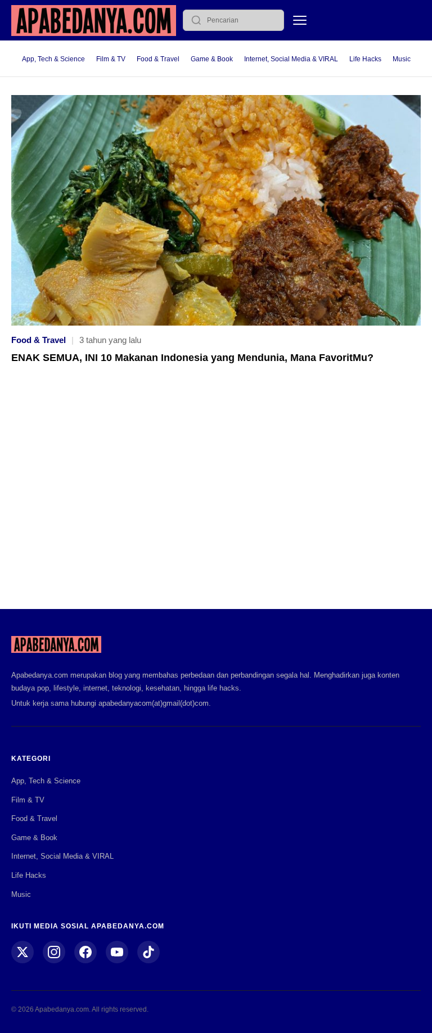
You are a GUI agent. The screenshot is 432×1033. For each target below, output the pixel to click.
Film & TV (110, 59)
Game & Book (212, 59)
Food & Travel (158, 59)
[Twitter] (22, 952)
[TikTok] (148, 952)
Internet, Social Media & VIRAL (291, 59)
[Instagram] (54, 952)
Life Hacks (365, 59)
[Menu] (300, 20)
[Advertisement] (216, 494)
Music (402, 59)
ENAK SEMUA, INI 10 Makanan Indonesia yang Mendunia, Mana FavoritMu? (192, 357)
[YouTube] (117, 952)
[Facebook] (85, 952)
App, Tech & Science (53, 59)
